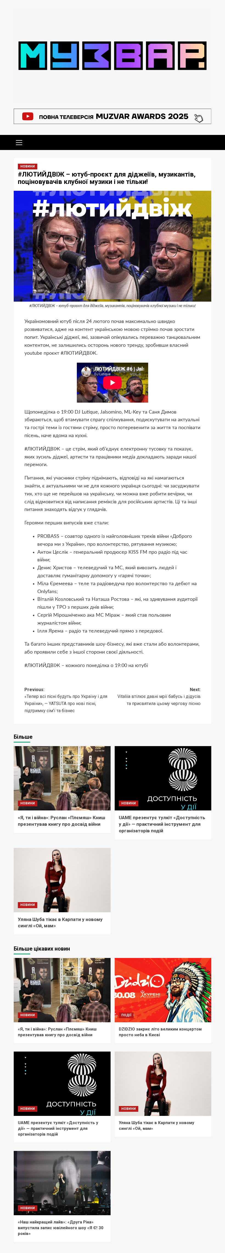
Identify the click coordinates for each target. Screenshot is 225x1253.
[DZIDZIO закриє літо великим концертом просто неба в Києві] (163, 990)
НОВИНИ (27, 166)
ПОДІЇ (126, 1015)
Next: (159, 696)
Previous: (65, 700)
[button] (19, 142)
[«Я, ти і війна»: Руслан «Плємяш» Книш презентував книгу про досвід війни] (62, 778)
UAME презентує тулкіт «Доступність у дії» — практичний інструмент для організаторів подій (162, 824)
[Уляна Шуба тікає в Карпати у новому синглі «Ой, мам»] (62, 880)
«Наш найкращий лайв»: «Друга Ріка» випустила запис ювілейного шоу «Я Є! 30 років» (60, 1228)
